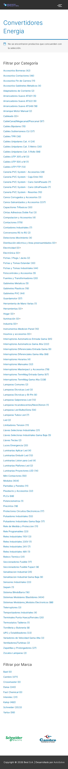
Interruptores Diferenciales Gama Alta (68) (26, 354)
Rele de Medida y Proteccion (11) (20, 526)
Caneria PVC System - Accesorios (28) (24, 172)
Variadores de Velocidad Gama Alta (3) (23, 638)
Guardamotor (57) (12, 298)
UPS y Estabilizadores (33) (17, 632)
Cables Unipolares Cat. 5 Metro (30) (22, 146)
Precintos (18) (10, 506)
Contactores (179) (13, 222)
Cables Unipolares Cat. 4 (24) (19, 141)
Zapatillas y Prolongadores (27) (19, 648)
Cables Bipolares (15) (14, 126)
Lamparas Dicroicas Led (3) (18, 389)
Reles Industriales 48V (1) (16, 551)
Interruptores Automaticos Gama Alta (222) (26, 344)
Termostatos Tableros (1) (16, 622)
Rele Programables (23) (15, 531)
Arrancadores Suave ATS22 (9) (19, 101)
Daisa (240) (9, 687)
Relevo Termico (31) (14, 556)
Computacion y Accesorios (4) (19, 217)
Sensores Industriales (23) (17, 582)
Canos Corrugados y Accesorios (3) (22, 197)
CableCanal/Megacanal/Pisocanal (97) (23, 121)
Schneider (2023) (12, 707)
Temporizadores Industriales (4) (20, 612)
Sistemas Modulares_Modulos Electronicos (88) (28, 602)
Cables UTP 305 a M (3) (16, 156)
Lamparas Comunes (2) (15, 384)
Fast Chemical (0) (12, 692)
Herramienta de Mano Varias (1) (20, 303)
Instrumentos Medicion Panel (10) (21, 329)
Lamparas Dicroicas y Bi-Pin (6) (20, 394)
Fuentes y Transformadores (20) (20, 278)
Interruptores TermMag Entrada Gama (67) (26, 374)
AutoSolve (59, 762)
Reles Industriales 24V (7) (17, 546)
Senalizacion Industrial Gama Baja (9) (23, 577)
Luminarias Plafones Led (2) (18, 465)
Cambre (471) (10, 677)
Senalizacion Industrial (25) (17, 572)
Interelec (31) (10, 697)
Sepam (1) (8, 587)
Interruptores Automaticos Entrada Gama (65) (27, 339)
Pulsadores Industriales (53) (18, 516)
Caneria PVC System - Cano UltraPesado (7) (27, 187)
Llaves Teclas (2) (12, 440)
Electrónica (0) (11, 253)
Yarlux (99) (9, 712)
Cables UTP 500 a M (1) (16, 161)
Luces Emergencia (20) (15, 445)
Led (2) (7, 420)
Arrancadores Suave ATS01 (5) (19, 96)
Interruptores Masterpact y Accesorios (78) (26, 369)
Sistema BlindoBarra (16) (16, 592)
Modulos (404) (11, 480)
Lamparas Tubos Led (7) (16, 415)
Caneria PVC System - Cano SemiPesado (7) (27, 182)
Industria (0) (9, 323)
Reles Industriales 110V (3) (17, 536)
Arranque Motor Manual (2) (17, 111)
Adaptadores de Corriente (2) (18, 91)
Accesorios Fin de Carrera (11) (19, 80)
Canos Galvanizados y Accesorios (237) (24, 202)
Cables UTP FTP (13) (14, 167)
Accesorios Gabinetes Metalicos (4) (22, 85)
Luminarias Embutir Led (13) (18, 455)
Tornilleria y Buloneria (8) (16, 627)
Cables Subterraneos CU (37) (19, 131)
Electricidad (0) (11, 247)
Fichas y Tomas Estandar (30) (19, 263)
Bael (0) (7, 671)
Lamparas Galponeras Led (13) (19, 399)
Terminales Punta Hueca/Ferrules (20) (23, 617)
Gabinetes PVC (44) (14, 293)
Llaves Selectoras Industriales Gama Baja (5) (27, 435)
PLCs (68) (8, 496)
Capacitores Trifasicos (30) (17, 207)
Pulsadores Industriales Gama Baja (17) (24, 521)
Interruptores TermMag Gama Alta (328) (24, 379)
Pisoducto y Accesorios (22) (18, 491)
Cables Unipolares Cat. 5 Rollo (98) (21, 151)
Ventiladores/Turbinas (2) (16, 642)
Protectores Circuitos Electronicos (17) (23, 511)
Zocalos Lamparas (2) (15, 653)
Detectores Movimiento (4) (17, 237)
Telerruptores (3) (12, 607)
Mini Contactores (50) (15, 475)
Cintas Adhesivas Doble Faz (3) (20, 212)
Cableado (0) (10, 116)
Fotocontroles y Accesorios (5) (19, 273)
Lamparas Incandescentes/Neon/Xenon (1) (26, 405)
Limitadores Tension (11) (16, 425)
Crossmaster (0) (12, 682)
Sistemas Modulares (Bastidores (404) (23, 597)
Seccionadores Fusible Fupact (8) (21, 567)
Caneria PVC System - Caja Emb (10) (23, 177)
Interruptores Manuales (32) (18, 364)
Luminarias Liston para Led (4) (19, 460)
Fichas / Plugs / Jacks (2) (16, 258)
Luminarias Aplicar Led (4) (17, 450)
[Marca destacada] (40, 738)
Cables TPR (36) (12, 136)
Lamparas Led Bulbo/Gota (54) (19, 410)
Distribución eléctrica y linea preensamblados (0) (29, 243)
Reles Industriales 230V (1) (17, 541)
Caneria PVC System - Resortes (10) (22, 192)
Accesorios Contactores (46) (18, 75)
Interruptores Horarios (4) (17, 359)
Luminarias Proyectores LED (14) (20, 470)
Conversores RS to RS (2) (17, 232)
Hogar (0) (8, 313)
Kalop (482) (9, 702)
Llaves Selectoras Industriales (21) (21, 430)
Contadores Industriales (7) (17, 227)
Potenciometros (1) (13, 501)
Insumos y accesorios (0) (16, 334)
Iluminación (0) (11, 318)
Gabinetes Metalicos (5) (16, 283)
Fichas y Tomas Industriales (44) (20, 268)
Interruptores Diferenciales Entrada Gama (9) (27, 349)
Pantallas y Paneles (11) (15, 486)
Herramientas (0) (12, 308)
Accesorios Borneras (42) (16, 70)
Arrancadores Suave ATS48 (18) (20, 106)
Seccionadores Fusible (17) (17, 562)
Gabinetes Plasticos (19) (16, 288)
